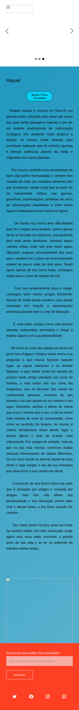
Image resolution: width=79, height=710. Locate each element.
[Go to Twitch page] (64, 697)
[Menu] (70, 9)
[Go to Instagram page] (48, 697)
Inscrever (20, 674)
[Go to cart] (55, 9)
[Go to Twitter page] (15, 697)
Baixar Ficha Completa (40, 96)
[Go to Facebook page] (31, 697)
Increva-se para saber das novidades (32, 653)
